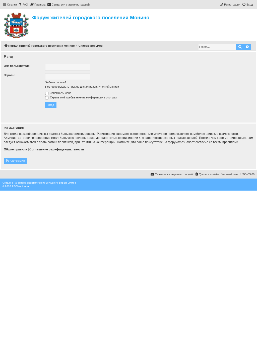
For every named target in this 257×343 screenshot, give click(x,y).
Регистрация (15, 160)
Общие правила (15, 149)
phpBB (31, 182)
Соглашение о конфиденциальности (56, 149)
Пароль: (9, 75)
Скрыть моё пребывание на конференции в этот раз (83, 97)
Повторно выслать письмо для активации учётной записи (82, 86)
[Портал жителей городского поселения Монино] (16, 24)
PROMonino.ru (20, 186)
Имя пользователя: (17, 65)
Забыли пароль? (55, 82)
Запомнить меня (60, 92)
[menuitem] (23, 5)
